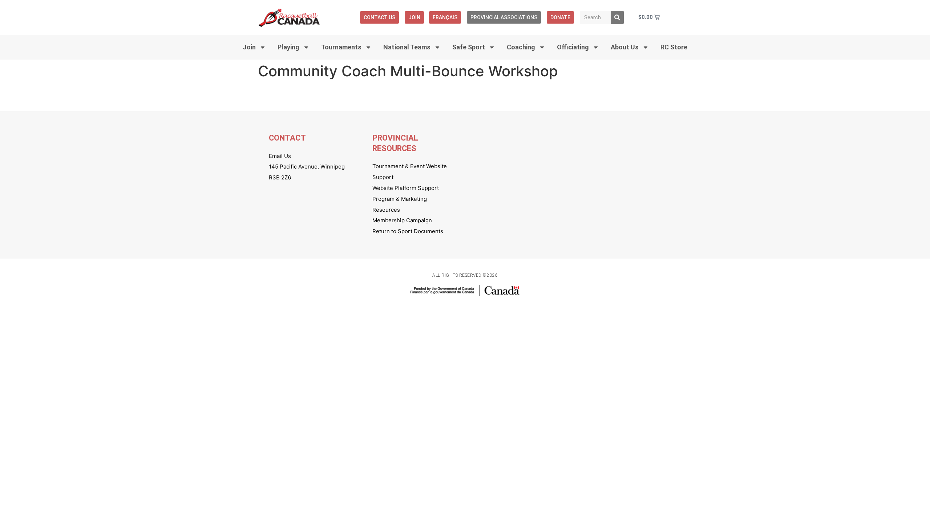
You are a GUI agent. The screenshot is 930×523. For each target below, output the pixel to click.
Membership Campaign (402, 220)
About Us (625, 47)
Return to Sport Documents (407, 231)
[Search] (617, 17)
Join (414, 17)
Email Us (280, 156)
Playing (288, 47)
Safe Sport (468, 47)
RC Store (673, 47)
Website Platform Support (405, 188)
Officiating (573, 47)
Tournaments (341, 47)
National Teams (406, 47)
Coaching (521, 47)
